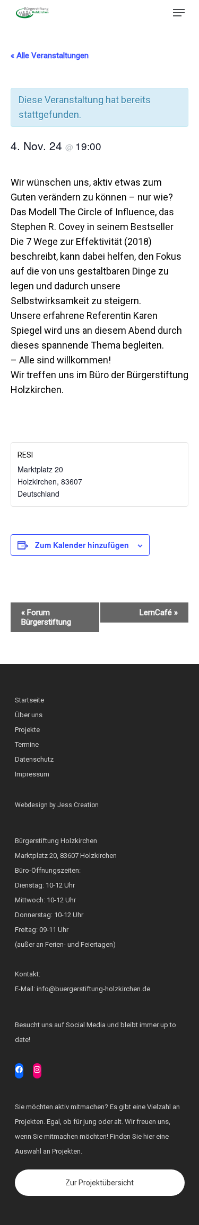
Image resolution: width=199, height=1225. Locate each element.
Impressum (32, 774)
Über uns (28, 715)
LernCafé (159, 612)
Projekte (27, 730)
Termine (27, 744)
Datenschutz (34, 759)
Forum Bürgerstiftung (46, 617)
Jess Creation (78, 805)
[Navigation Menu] (179, 12)
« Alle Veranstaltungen (50, 55)
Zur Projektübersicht (99, 1182)
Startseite (29, 700)
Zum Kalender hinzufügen (82, 545)
